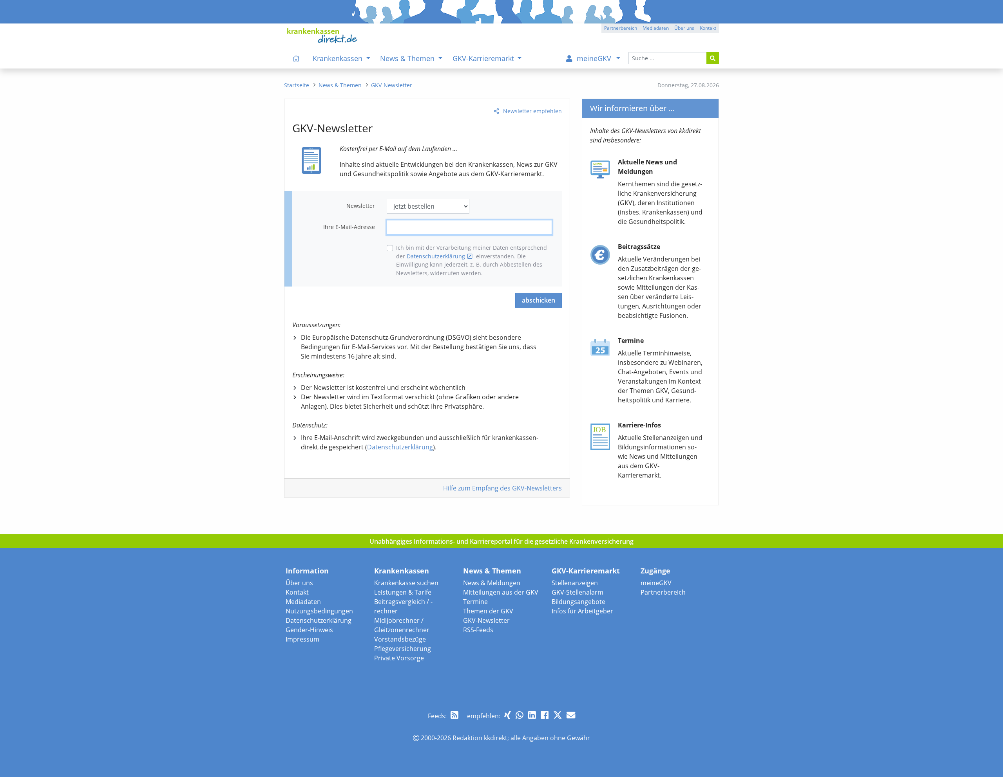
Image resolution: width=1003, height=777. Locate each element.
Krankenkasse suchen (406, 583)
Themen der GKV (488, 611)
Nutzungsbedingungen (319, 611)
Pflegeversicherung (402, 648)
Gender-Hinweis (309, 630)
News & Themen (492, 570)
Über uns (299, 583)
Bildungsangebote (578, 601)
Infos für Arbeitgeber (582, 611)
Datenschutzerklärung (436, 256)
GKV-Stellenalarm (577, 592)
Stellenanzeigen (575, 583)
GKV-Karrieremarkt (586, 570)
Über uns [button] (684, 28)
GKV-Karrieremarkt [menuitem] (484, 58)
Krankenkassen (401, 570)
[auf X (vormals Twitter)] (557, 715)
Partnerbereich (663, 592)
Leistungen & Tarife (402, 592)
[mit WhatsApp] (519, 715)
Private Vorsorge (399, 658)
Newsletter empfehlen (532, 111)
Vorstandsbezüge (400, 639)
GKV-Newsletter (486, 620)
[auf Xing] (507, 715)
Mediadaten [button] (656, 28)
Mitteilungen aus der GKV (500, 592)
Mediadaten (303, 601)
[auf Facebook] (545, 715)
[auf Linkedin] (532, 715)
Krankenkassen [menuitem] (338, 58)
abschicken (538, 300)
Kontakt (297, 592)
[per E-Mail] (571, 715)
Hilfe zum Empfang (502, 488)
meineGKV (656, 583)
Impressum (302, 639)
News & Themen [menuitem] (408, 58)
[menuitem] (296, 58)
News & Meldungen (491, 583)
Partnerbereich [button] (620, 28)
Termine (475, 601)
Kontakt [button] (708, 28)
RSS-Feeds (478, 630)
